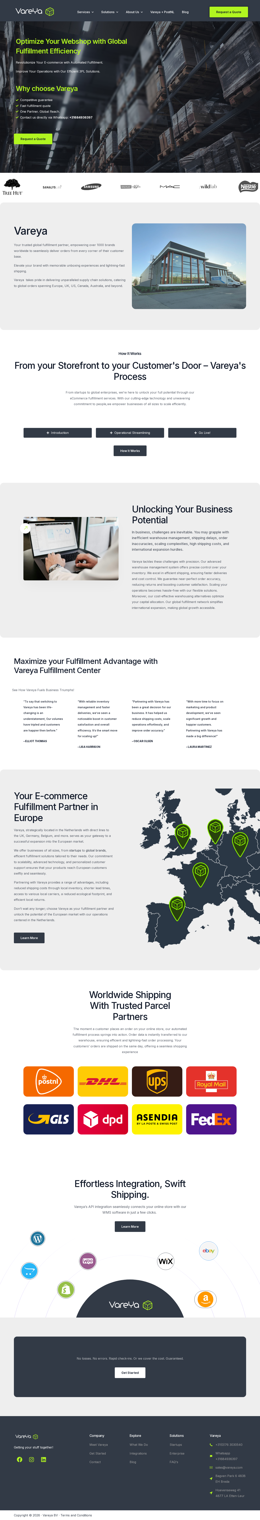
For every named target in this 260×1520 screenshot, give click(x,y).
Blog (185, 12)
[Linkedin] (43, 1459)
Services (83, 12)
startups (75, 850)
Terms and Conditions (76, 1515)
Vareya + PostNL (162, 12)
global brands (96, 850)
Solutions (107, 12)
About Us (132, 12)
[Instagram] (31, 1459)
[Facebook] (19, 1459)
